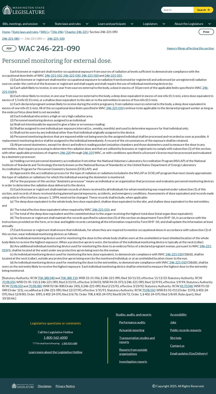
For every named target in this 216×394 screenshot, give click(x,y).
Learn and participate (112, 24)
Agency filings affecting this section (190, 48)
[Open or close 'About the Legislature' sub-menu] (209, 23)
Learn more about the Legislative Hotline (55, 352)
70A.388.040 (46, 278)
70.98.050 (8, 282)
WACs (44, 32)
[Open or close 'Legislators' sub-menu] (163, 23)
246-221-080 (10, 38)
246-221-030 (71, 75)
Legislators (150, 24)
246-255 (88, 153)
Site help (175, 338)
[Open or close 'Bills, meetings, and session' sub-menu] (44, 23)
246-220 (65, 153)
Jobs (173, 322)
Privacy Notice (65, 386)
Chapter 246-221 (76, 32)
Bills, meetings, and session (20, 24)
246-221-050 (90, 75)
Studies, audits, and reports (133, 314)
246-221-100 (55, 38)
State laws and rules (68, 24)
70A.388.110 (69, 278)
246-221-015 (100, 209)
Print (206, 31)
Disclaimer (45, 386)
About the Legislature (188, 24)
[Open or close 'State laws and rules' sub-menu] (87, 23)
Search (201, 9)
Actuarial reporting (131, 330)
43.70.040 (186, 286)
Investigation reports (133, 361)
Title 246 (57, 32)
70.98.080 (35, 286)
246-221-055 (113, 75)
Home (6, 32)
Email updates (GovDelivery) (189, 353)
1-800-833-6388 (69, 343)
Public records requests (185, 330)
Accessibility (178, 314)
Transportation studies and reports (137, 340)
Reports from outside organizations (133, 352)
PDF (9, 48)
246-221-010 (53, 75)
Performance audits (132, 322)
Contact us (177, 345)
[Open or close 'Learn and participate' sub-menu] (132, 23)
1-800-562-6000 (56, 338)
